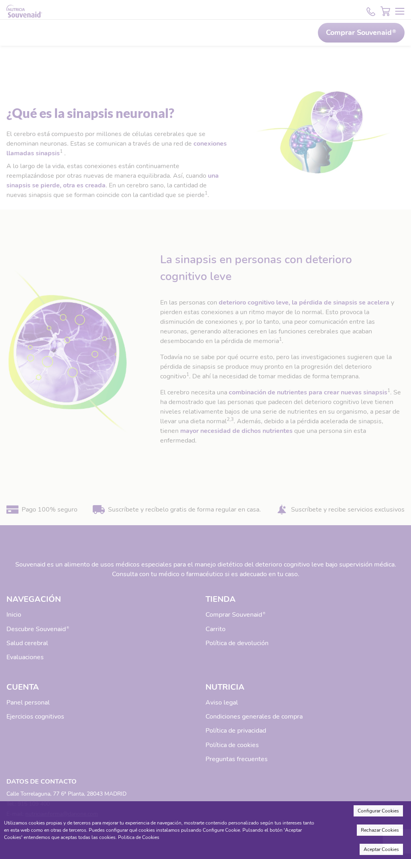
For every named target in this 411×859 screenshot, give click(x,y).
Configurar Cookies (378, 811)
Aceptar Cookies (381, 849)
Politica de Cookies (138, 837)
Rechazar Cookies (380, 830)
